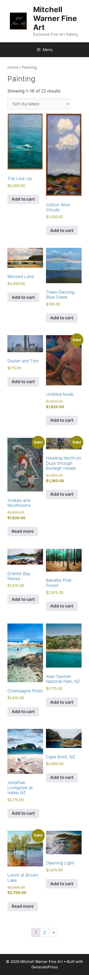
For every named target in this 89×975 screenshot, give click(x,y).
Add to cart (23, 199)
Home (12, 67)
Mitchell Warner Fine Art (55, 18)
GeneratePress (44, 967)
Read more (23, 531)
